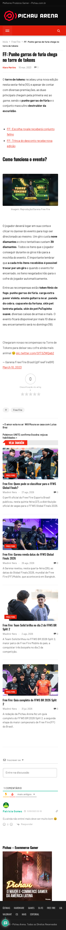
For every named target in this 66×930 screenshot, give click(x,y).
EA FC (40, 908)
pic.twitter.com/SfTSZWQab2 (35, 353)
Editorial (34, 914)
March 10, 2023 (12, 367)
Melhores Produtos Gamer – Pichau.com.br (24, 2)
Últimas (6, 908)
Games (31, 908)
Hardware (19, 908)
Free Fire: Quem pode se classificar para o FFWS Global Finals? (29, 485)
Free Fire (15, 41)
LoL (60, 908)
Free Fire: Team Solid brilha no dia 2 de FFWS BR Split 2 (29, 627)
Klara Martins (9, 67)
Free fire (51, 908)
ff (6, 410)
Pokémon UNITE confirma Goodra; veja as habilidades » (25, 436)
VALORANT (7, 914)
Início (5, 41)
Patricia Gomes (12, 811)
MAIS (24, 914)
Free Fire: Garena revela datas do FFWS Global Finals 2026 (28, 556)
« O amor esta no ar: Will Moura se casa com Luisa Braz (29, 426)
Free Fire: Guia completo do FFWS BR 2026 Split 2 (30, 702)
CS (17, 914)
